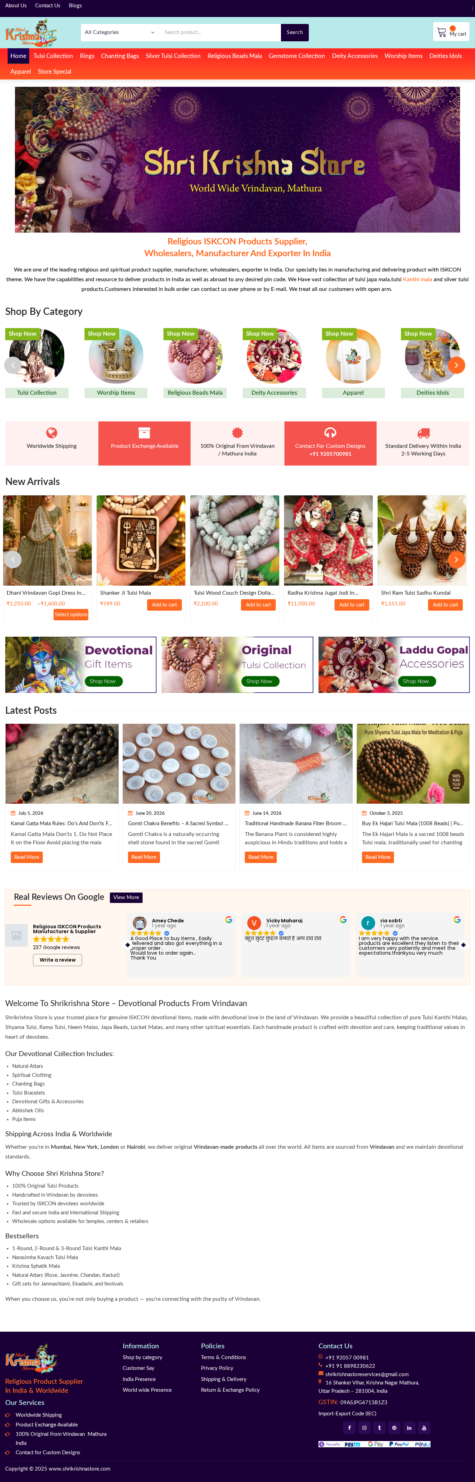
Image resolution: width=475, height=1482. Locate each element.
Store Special (54, 72)
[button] (464, 945)
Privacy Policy (217, 1368)
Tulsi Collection (53, 56)
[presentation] (13, 365)
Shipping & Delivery (224, 1379)
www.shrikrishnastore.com (79, 1469)
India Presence (139, 1379)
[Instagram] (364, 1428)
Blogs (75, 5)
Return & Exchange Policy (230, 1390)
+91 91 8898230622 (350, 1366)
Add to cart (164, 605)
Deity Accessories (355, 56)
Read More (26, 857)
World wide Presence (147, 1390)
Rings (87, 56)
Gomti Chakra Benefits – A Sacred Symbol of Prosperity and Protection (179, 823)
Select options (71, 614)
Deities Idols (445, 56)
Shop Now (23, 334)
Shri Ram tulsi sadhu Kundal (416, 593)
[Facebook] (349, 1428)
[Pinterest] (394, 1428)
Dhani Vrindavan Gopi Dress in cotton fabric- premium (44, 593)
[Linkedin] (409, 1428)
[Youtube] (424, 1428)
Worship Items (403, 56)
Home (18, 56)
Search (295, 32)
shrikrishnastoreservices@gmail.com (367, 1374)
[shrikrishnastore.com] (31, 32)
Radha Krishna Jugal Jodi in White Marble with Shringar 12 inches (326, 593)
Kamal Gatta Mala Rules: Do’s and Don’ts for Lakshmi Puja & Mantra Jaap (62, 823)
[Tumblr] (379, 1428)
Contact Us (48, 5)
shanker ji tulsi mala (125, 593)
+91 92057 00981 (347, 1357)
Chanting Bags (120, 56)
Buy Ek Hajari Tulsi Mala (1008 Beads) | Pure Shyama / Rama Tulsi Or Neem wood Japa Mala (413, 823)
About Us (16, 5)
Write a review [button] (58, 959)
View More (126, 897)
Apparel (20, 72)
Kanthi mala (417, 279)
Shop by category (142, 1357)
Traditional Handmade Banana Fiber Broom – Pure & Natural (296, 823)
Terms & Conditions (223, 1357)
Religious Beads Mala (235, 56)
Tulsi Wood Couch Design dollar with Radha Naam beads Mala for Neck (233, 593)
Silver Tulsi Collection (173, 56)
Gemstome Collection (297, 56)
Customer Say (138, 1368)
